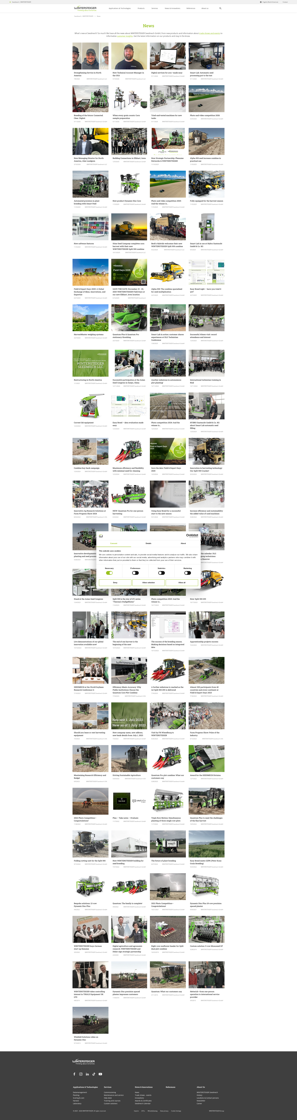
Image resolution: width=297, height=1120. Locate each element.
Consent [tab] (113, 543)
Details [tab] (148, 543)
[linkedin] (87, 1074)
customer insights (125, 36)
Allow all (181, 583)
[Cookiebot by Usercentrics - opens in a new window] (188, 536)
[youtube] (100, 1074)
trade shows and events (209, 33)
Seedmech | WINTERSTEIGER (21, 2)
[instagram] (81, 1074)
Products (141, 8)
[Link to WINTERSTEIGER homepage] (85, 8)
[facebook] (74, 1074)
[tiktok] (94, 1074)
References (191, 8)
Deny (115, 583)
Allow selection (148, 583)
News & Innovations (172, 8)
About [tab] (183, 543)
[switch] (135, 573)
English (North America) (270, 2)
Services (155, 8)
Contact (285, 2)
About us (205, 8)
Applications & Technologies (120, 8)
